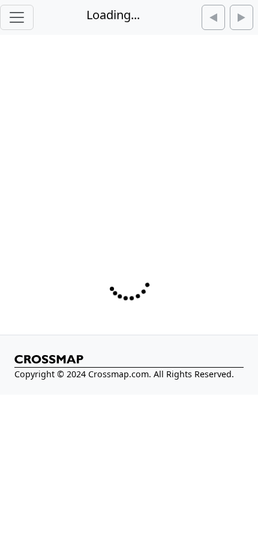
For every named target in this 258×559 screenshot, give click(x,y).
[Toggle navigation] (17, 17)
